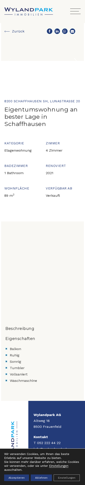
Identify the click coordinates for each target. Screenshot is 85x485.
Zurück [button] (17, 31)
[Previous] (9, 62)
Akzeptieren (16, 477)
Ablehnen (41, 477)
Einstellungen (58, 465)
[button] (49, 31)
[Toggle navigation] (75, 11)
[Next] (76, 62)
